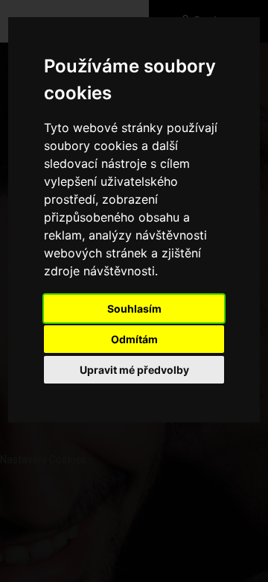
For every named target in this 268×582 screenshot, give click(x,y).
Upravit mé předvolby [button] (134, 369)
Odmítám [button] (134, 339)
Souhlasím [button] (134, 308)
